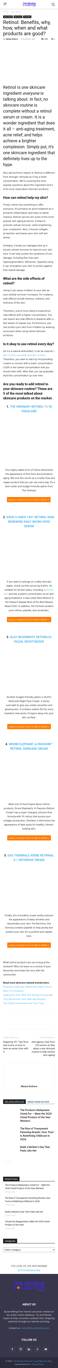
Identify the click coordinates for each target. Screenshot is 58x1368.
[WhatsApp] (20, 46)
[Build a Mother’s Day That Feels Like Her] (11, 1150)
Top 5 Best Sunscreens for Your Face (23, 1003)
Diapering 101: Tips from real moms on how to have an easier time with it (15, 1047)
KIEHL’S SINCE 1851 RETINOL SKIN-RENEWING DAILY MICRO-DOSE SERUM (30, 521)
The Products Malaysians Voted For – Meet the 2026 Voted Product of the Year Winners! (27, 1187)
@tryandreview (29, 1270)
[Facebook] (6, 46)
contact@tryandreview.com (35, 1328)
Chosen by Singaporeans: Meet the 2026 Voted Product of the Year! (27, 1223)
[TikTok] (37, 1349)
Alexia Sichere (12, 39)
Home (5, 11)
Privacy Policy (37, 1364)
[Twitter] (13, 46)
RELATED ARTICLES (14, 1102)
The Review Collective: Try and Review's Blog (32, 1361)
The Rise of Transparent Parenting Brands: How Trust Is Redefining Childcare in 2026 (27, 1200)
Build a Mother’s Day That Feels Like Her (24, 1212)
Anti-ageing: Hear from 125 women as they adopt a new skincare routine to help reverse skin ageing (43, 1048)
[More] (35, 46)
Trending (27, 17)
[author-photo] (29, 1082)
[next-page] (10, 1162)
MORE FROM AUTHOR (38, 1102)
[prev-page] (5, 1162)
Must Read (15, 11)
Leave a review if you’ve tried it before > (28, 499)
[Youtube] (46, 1349)
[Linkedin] (27, 46)
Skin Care (18, 17)
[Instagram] (21, 1349)
